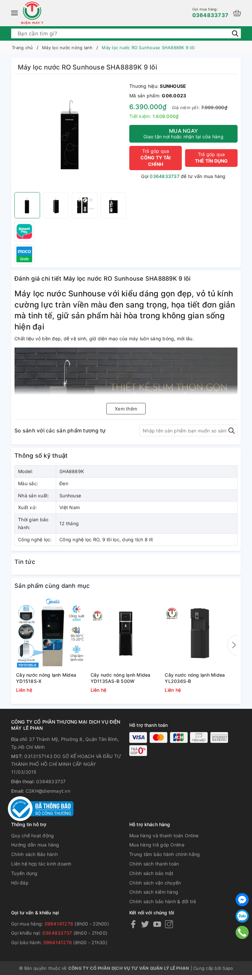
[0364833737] (242, 932)
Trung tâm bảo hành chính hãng (164, 854)
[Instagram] (169, 924)
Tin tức (24, 561)
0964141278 (59, 923)
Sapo (227, 968)
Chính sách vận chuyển (155, 882)
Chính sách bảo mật (151, 873)
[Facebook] (133, 924)
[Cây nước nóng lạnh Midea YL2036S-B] (200, 633)
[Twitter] (145, 924)
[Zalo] (242, 916)
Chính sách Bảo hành (34, 854)
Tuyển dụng (24, 873)
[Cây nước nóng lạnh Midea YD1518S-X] (51, 633)
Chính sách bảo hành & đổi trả (162, 901)
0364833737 (210, 12)
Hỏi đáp (20, 882)
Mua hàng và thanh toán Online (164, 835)
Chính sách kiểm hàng (153, 892)
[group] (70, 135)
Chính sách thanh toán (154, 863)
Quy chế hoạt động (32, 835)
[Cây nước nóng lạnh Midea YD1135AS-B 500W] (126, 633)
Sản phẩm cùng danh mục (52, 585)
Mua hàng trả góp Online (156, 844)
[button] (233, 645)
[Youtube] (157, 924)
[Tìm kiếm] (235, 33)
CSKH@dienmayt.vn (48, 791)
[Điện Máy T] (32, 13)
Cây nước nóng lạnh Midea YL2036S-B (195, 678)
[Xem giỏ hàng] (237, 13)
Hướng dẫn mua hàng (35, 844)
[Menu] (14, 13)
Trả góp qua (155, 157)
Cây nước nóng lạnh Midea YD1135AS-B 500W (121, 678)
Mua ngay (183, 133)
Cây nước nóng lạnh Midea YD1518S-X (46, 678)
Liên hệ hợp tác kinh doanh (41, 863)
